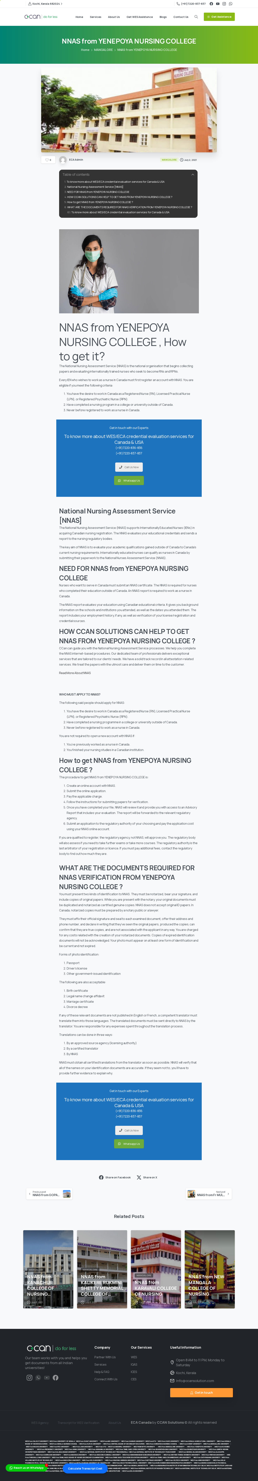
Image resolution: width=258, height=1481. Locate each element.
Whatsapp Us (131, 480)
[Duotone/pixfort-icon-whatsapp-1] (38, 1377)
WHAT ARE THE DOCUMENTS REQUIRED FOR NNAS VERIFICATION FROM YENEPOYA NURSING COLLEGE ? (129, 207)
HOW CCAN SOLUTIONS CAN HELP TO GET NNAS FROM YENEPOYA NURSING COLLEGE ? (119, 197)
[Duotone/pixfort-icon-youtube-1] (46, 1377)
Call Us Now (131, 467)
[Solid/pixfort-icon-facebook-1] (55, 1377)
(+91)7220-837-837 (193, 3)
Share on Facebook (118, 1177)
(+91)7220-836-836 (129, 448)
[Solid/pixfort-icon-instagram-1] (29, 1377)
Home (85, 50)
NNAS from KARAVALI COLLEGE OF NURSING (156, 1288)
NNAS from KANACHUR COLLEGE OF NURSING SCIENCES (40, 1285)
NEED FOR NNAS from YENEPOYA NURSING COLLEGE (98, 192)
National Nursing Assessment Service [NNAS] (95, 187)
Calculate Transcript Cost (85, 1468)
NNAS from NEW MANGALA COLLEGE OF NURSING (206, 1285)
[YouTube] (218, 3)
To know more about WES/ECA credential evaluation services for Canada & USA (115, 181)
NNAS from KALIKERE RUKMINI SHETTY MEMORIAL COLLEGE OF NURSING (102, 1285)
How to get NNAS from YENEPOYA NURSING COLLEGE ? (100, 202)
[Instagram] (224, 3)
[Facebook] (211, 3)
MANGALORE (103, 50)
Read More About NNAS (75, 673)
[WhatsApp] (230, 3)
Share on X (150, 1177)
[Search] (196, 16)
